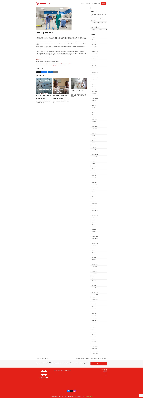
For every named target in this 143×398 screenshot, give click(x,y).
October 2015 (94, 322)
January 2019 (94, 233)
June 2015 (93, 332)
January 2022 (94, 149)
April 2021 (93, 170)
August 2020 (94, 189)
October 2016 (94, 297)
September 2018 (95, 243)
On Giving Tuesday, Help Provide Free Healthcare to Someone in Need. (60, 97)
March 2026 (94, 44)
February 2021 (94, 175)
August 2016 (94, 301)
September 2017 (95, 271)
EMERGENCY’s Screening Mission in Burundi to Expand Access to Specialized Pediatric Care (97, 19)
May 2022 (93, 140)
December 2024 (95, 72)
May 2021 (93, 168)
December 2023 (95, 95)
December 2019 (95, 208)
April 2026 (93, 42)
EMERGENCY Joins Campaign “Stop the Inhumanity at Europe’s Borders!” (43, 97)
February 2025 (94, 67)
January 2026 (94, 49)
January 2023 (94, 121)
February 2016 (94, 313)
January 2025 (94, 70)
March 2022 (94, 145)
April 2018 (93, 254)
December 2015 (95, 318)
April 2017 (93, 283)
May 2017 (93, 280)
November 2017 (95, 266)
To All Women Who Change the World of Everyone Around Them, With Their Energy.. (91, 358)
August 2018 (94, 245)
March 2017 (94, 285)
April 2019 (93, 226)
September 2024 (95, 77)
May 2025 (93, 60)
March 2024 (94, 88)
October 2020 (94, 184)
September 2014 (95, 350)
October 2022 (94, 128)
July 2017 (93, 276)
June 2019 (93, 222)
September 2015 (95, 325)
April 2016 (93, 308)
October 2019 (94, 212)
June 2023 (93, 109)
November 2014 (95, 346)
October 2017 (94, 269)
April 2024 (93, 86)
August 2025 (94, 58)
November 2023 (95, 98)
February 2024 (94, 91)
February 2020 (94, 203)
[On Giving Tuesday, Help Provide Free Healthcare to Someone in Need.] (61, 85)
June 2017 (93, 278)
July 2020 (93, 191)
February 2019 (94, 231)
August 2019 (94, 217)
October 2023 (94, 100)
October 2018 (94, 240)
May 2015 (93, 334)
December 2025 (95, 51)
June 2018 (93, 250)
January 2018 (94, 261)
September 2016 (95, 299)
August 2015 (94, 327)
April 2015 (93, 336)
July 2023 (93, 107)
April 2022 (93, 142)
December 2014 (95, 343)
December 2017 (95, 264)
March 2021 (94, 173)
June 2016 (93, 304)
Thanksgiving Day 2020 (77, 90)
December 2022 (95, 123)
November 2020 (95, 182)
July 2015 (93, 329)
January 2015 (94, 341)
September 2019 (95, 215)
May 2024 (93, 84)
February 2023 (94, 119)
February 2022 (94, 147)
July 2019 (93, 219)
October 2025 (94, 53)
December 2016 (95, 292)
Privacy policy (79, 396)
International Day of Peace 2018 (42, 358)
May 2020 (93, 196)
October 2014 (94, 348)
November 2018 (95, 238)
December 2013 (95, 353)
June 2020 (93, 194)
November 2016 (95, 294)
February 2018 (94, 259)
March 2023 (94, 116)
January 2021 (94, 177)
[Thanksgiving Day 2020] (79, 83)
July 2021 (93, 163)
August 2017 (94, 273)
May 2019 (93, 224)
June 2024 (93, 81)
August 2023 (94, 105)
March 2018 (94, 257)
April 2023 (93, 114)
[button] (107, 3)
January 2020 (94, 205)
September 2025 (95, 56)
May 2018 (93, 252)
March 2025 (94, 65)
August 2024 (94, 79)
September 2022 (95, 130)
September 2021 (95, 159)
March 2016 (94, 311)
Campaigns (49, 35)
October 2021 (94, 156)
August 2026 (94, 37)
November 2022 (95, 126)
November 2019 (95, 210)
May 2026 (93, 39)
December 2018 (95, 236)
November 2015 (95, 320)
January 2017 (94, 290)
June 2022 (93, 138)
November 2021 (95, 154)
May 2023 (93, 112)
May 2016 (93, 306)
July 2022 (93, 135)
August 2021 (94, 161)
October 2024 (94, 74)
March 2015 (94, 339)
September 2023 (95, 102)
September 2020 (95, 187)
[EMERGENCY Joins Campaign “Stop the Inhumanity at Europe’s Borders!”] (44, 85)
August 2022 (94, 133)
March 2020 (94, 201)
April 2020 (93, 198)
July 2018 (93, 247)
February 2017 (94, 287)
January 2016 (94, 315)
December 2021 (95, 152)
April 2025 (93, 63)
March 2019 (94, 229)
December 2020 (95, 180)
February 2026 (94, 46)
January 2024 (94, 93)
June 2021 (93, 166)
